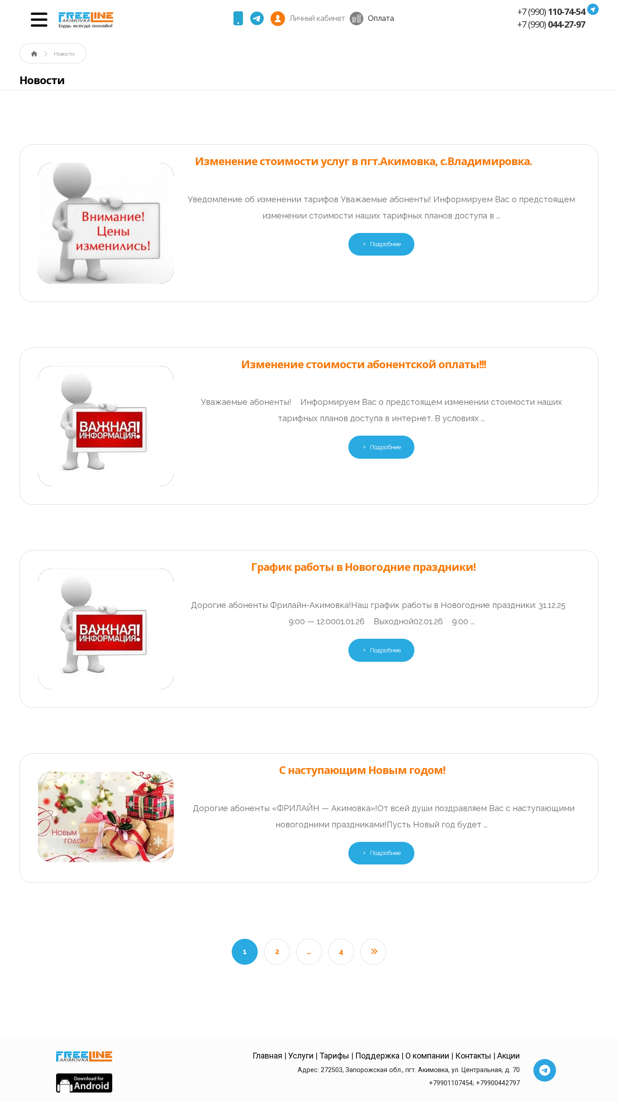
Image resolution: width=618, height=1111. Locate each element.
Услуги (301, 1055)
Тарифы (335, 1055)
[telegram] (257, 18)
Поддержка (377, 1055)
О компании (427, 1055)
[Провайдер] (86, 20)
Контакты (474, 1055)
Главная (267, 1055)
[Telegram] (544, 1070)
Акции (508, 1055)
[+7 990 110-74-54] (238, 18)
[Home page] (34, 54)
